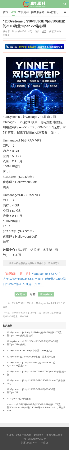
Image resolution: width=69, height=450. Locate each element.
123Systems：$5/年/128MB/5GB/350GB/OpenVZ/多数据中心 (36, 382)
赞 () (22, 294)
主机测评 (23, 12)
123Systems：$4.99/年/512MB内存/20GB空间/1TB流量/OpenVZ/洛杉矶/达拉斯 (34, 334)
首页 (5, 12)
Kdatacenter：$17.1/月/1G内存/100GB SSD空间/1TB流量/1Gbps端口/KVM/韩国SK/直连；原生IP (34, 278)
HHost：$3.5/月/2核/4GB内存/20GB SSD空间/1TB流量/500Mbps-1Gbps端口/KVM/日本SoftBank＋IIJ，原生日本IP (36, 407)
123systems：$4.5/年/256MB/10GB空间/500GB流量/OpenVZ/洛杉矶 (32, 343)
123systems (46, 294)
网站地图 (38, 434)
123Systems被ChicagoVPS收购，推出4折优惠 (31, 356)
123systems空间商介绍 (19, 398)
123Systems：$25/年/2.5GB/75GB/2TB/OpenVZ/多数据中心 (36, 373)
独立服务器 (37, 12)
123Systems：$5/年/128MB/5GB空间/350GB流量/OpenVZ (31, 391)
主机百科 (34, 7)
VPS (13, 12)
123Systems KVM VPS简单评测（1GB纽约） (30, 350)
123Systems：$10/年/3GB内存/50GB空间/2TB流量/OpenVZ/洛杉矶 (34, 23)
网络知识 (52, 12)
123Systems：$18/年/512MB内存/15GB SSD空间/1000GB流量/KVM (31, 364)
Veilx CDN (37, 442)
